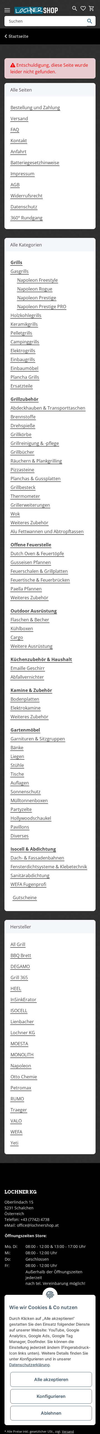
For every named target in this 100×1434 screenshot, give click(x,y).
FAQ (15, 130)
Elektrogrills (23, 351)
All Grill (18, 944)
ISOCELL (19, 1011)
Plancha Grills (25, 377)
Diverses (20, 836)
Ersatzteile (21, 386)
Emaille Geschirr (28, 668)
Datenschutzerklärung (29, 1364)
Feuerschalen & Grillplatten (39, 571)
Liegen (17, 756)
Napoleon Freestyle (37, 280)
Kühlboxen (22, 628)
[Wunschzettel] (83, 8)
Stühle (17, 765)
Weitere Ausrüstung (31, 646)
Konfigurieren (51, 1396)
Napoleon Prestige (36, 298)
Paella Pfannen (26, 589)
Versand (19, 119)
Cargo (17, 637)
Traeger (19, 1110)
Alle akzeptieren (51, 1379)
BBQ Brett (21, 955)
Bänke (17, 748)
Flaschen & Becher (30, 620)
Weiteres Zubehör (29, 523)
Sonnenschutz (26, 792)
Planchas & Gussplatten (36, 479)
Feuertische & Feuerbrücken (40, 580)
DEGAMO (20, 966)
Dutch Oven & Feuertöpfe (37, 553)
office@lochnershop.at (38, 1225)
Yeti (14, 1143)
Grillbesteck (23, 487)
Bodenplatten (25, 699)
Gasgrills (20, 271)
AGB (15, 185)
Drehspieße (23, 426)
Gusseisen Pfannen (31, 562)
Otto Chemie (24, 1077)
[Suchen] (91, 21)
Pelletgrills (21, 333)
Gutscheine (25, 898)
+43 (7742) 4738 (35, 1219)
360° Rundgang (26, 218)
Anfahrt (18, 152)
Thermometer (25, 496)
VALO (16, 1121)
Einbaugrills (23, 359)
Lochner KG (23, 1033)
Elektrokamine (26, 708)
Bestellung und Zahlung (35, 107)
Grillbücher (22, 452)
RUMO (17, 1099)
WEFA (16, 1132)
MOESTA (19, 1044)
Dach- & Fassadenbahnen (37, 858)
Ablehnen (51, 1413)
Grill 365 (19, 977)
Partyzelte (21, 809)
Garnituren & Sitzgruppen (38, 739)
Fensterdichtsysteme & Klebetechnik (49, 867)
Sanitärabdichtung (30, 875)
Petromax (21, 1088)
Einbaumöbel (24, 368)
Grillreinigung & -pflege (35, 443)
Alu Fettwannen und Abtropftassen (47, 531)
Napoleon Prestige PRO (41, 307)
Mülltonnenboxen (29, 800)
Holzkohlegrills (26, 315)
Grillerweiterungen (30, 505)
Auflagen (20, 783)
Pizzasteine (22, 470)
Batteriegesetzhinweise (35, 163)
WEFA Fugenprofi (28, 884)
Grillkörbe (21, 434)
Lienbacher (22, 1022)
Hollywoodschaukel (31, 818)
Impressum (22, 174)
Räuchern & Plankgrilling (36, 461)
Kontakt (19, 141)
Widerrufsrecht (26, 196)
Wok (15, 514)
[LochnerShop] (36, 9)
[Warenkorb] (91, 8)
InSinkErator (23, 1000)
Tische (17, 774)
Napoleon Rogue (34, 289)
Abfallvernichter (27, 677)
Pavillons (20, 827)
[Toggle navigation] (7, 7)
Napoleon (21, 1066)
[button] (75, 8)
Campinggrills (25, 342)
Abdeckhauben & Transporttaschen (48, 408)
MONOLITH (22, 1055)
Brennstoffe (23, 417)
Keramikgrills (24, 324)
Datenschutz (24, 207)
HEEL (16, 988)
